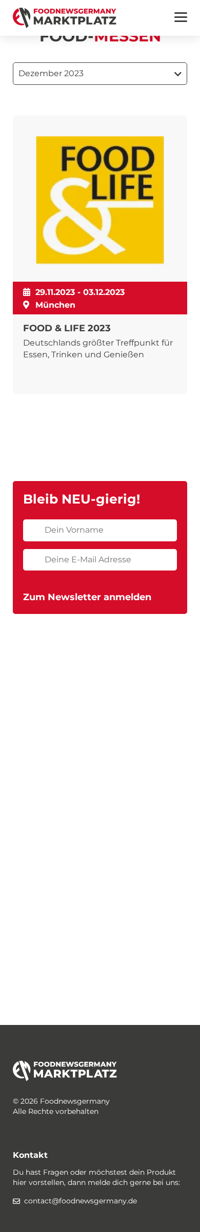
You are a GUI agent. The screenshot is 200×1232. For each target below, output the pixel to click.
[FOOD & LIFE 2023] (100, 255)
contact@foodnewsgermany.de (80, 1200)
